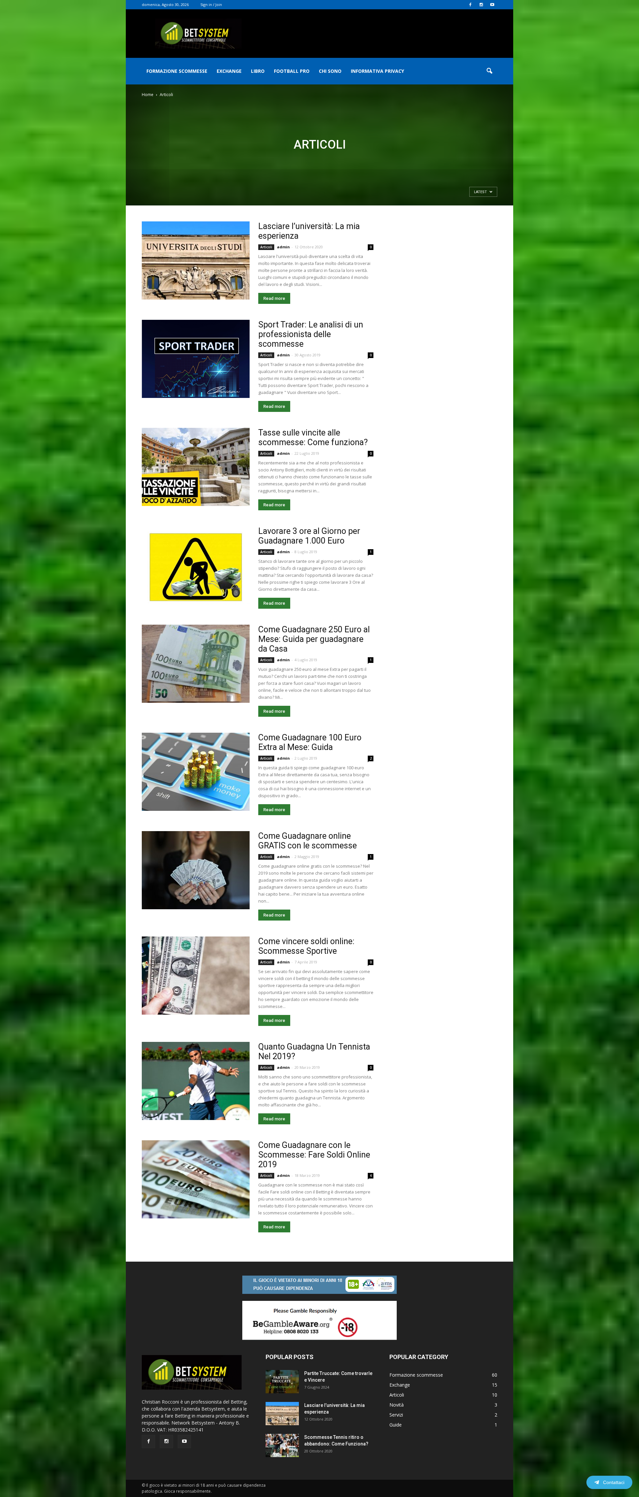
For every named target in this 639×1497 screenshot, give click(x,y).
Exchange (229, 71)
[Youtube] (492, 5)
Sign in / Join (211, 4)
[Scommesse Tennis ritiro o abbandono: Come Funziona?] (282, 1445)
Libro (258, 71)
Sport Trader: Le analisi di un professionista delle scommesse (310, 334)
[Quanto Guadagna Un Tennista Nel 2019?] (196, 1081)
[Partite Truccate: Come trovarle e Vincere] (282, 1381)
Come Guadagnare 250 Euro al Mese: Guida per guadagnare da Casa (314, 639)
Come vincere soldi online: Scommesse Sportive (306, 946)
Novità (396, 1405)
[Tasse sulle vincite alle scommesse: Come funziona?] (196, 467)
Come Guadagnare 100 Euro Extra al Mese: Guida (309, 742)
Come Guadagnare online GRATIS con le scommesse (307, 840)
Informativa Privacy (377, 71)
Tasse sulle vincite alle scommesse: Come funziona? (313, 437)
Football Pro (292, 71)
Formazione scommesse (176, 71)
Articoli (266, 247)
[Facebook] (470, 5)
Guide (395, 1425)
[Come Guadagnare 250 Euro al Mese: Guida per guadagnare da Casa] (196, 664)
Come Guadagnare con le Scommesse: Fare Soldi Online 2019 (314, 1154)
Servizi (396, 1415)
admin (283, 246)
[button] (489, 71)
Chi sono (330, 71)
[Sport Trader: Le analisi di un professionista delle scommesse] (196, 359)
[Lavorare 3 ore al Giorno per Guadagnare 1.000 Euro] (196, 565)
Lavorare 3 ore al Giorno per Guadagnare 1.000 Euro (309, 536)
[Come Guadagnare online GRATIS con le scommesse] (196, 870)
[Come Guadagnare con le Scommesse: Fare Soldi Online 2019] (196, 1179)
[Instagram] (481, 5)
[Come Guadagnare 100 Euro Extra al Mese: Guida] (196, 772)
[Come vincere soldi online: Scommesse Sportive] (196, 975)
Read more (274, 298)
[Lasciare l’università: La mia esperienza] (196, 260)
